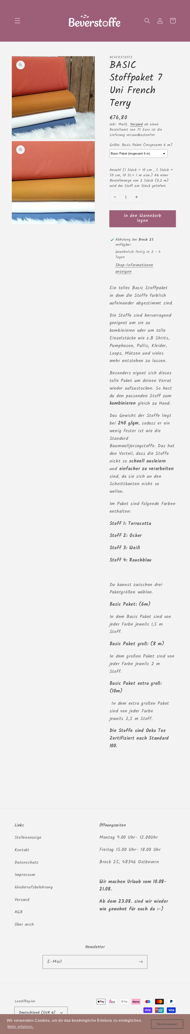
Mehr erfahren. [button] (20, 1027)
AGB (19, 912)
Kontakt (22, 850)
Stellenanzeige (28, 837)
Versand (136, 124)
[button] (17, 20)
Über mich (24, 924)
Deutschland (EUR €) (37, 1013)
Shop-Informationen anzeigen (134, 268)
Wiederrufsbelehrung (34, 887)
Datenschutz (26, 862)
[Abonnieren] (140, 961)
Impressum (25, 875)
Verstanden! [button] (167, 1024)
